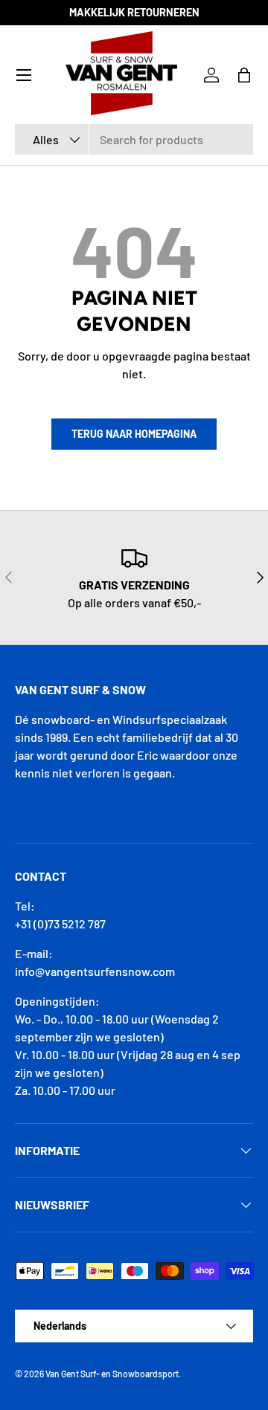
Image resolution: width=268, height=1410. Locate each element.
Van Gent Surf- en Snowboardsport (112, 1373)
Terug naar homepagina (134, 433)
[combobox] (134, 139)
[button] (244, 75)
